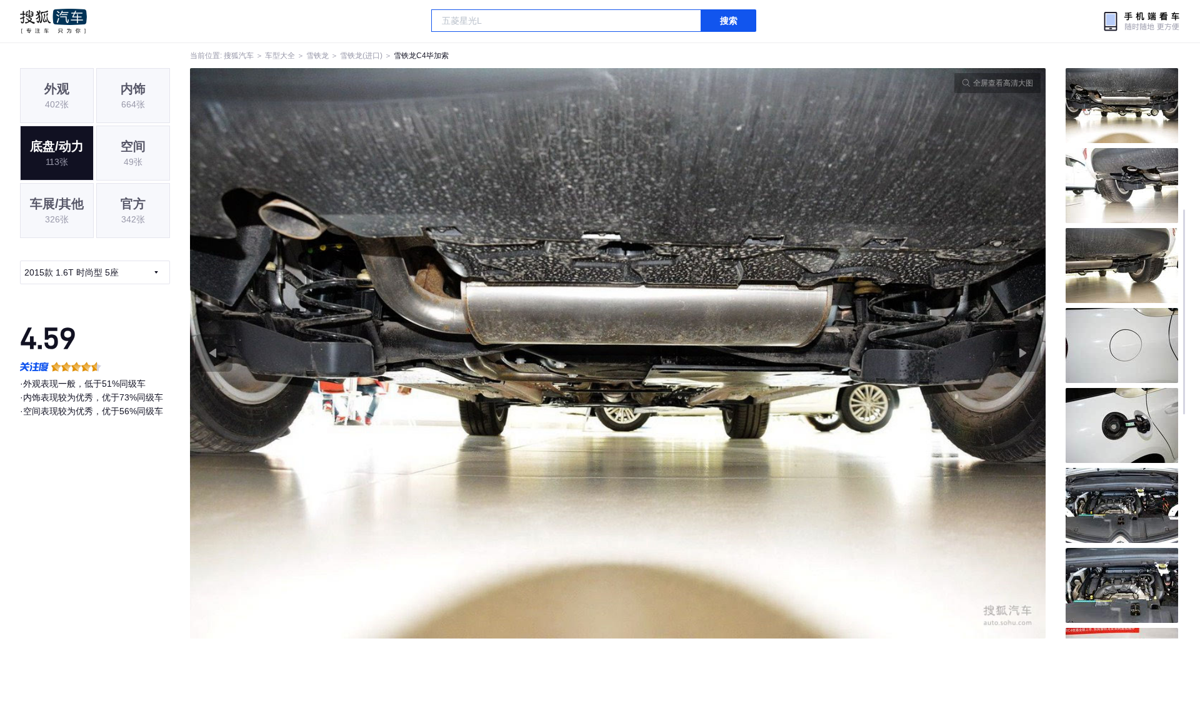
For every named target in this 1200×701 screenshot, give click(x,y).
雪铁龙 (317, 55)
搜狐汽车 (53, 21)
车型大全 (280, 55)
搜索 (729, 21)
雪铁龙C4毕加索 (421, 55)
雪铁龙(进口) (361, 55)
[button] (404, 353)
